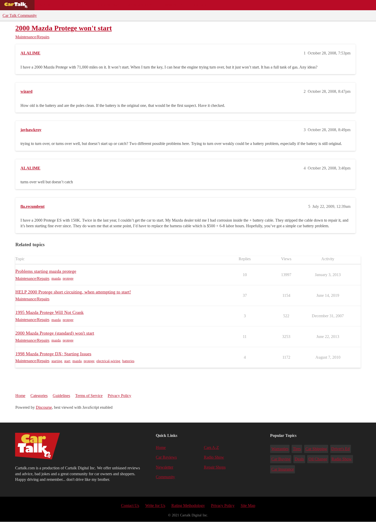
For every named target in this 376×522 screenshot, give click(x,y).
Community (171, 5)
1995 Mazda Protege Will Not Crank (49, 312)
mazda (56, 278)
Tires (297, 449)
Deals (81, 5)
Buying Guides (53, 5)
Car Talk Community (20, 15)
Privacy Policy (119, 395)
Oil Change (317, 459)
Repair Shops (139, 5)
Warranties (280, 449)
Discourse (44, 407)
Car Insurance (282, 469)
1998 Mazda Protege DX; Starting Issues (53, 353)
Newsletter (164, 467)
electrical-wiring (108, 361)
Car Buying (280, 459)
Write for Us (155, 505)
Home (20, 395)
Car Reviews (107, 5)
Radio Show (214, 457)
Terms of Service (89, 395)
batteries (128, 361)
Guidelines (61, 395)
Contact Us (130, 505)
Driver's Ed (340, 449)
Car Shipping (316, 449)
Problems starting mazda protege (45, 271)
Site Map (248, 505)
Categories (39, 395)
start (67, 361)
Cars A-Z (199, 5)
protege (68, 278)
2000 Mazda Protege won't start (63, 28)
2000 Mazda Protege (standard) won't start (54, 333)
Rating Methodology (188, 505)
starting (56, 361)
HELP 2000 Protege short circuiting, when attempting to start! (73, 291)
